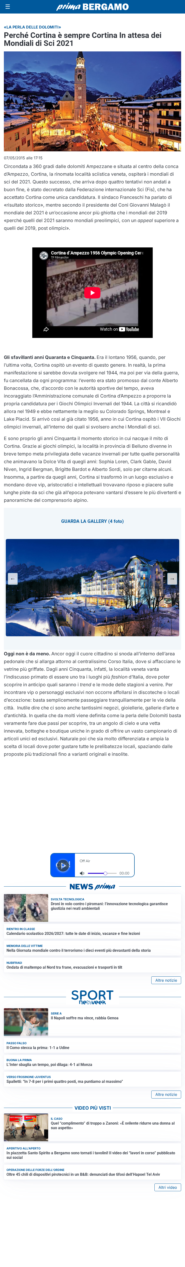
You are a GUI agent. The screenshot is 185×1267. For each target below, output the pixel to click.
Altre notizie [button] (166, 980)
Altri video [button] (168, 1187)
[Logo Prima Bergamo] (92, 7)
